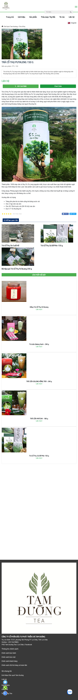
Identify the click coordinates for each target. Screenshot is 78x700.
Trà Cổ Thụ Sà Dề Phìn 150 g (52, 245)
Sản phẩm (33, 17)
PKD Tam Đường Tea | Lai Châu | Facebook (17, 645)
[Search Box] (71, 12)
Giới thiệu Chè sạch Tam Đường (13, 675)
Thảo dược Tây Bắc (48, 17)
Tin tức (62, 17)
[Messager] (5, 682)
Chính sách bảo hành (9, 653)
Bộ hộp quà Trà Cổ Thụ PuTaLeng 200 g (17, 268)
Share (66, 213)
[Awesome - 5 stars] (11, 214)
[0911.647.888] (5, 688)
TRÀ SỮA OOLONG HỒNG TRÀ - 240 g (39, 381)
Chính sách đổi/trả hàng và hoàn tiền (14, 665)
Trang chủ (10, 17)
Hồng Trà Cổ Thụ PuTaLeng (39, 307)
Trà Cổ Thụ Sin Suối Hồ (10, 245)
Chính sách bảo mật (8, 657)
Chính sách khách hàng (9, 661)
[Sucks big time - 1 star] (3, 214)
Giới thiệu (21, 17)
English (73, 23)
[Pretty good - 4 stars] (9, 214)
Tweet (73, 213)
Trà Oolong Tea (7, 693)
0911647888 (21, 86)
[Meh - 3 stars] (7, 214)
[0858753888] (5, 693)
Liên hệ (71, 17)
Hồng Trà (5, 689)
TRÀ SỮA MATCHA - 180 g (39, 418)
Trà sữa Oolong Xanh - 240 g (39, 344)
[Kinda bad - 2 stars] (5, 214)
